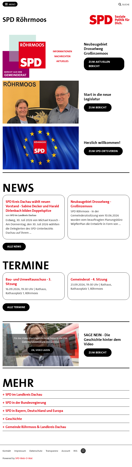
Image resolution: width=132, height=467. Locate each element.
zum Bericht (98, 107)
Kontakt (7, 450)
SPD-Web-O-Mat (23, 458)
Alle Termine (16, 307)
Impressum (20, 450)
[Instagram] (83, 450)
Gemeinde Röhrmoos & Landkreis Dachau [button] (36, 427)
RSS (75, 450)
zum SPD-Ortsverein (103, 151)
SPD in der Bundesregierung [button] (26, 402)
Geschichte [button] (14, 419)
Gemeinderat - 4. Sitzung (89, 279)
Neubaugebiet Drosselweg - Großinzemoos (91, 203)
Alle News (14, 246)
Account (66, 450)
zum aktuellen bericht (99, 64)
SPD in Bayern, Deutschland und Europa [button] (34, 410)
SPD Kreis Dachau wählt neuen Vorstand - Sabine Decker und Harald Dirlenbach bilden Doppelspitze (32, 206)
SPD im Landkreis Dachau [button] (24, 394)
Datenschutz (35, 450)
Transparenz (52, 450)
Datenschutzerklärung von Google (40, 341)
